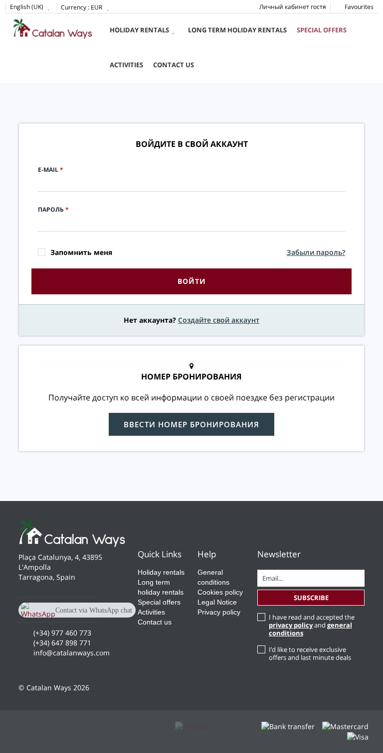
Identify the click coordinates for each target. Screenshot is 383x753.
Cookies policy (220, 592)
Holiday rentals (139, 29)
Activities (126, 64)
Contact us (173, 64)
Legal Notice (217, 602)
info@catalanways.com (71, 652)
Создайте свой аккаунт (218, 320)
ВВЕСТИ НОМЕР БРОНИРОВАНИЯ (191, 424)
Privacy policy (218, 612)
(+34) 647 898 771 (62, 642)
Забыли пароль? (316, 252)
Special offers (322, 29)
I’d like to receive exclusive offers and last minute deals (310, 653)
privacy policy (291, 625)
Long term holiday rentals (237, 29)
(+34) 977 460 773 (62, 632)
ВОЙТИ (192, 281)
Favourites (358, 6)
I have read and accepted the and (312, 625)
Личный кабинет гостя (292, 6)
